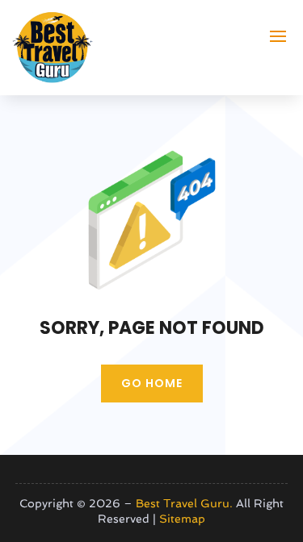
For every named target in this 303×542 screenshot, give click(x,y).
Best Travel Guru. (184, 503)
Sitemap (182, 518)
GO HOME (152, 383)
